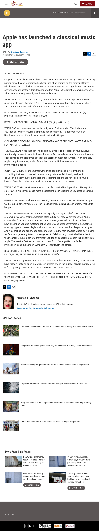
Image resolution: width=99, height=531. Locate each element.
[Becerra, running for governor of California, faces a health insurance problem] (11, 368)
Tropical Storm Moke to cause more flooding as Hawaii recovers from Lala (54, 383)
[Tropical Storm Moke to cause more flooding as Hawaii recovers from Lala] (11, 387)
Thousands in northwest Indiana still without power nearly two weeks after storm (57, 326)
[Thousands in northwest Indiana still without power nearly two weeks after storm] (11, 330)
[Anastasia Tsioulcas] (8, 301)
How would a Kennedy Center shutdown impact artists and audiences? (34, 476)
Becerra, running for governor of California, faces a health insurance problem (55, 364)
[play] (7, 12)
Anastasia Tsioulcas (19, 52)
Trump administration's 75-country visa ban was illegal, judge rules (50, 421)
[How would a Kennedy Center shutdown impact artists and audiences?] (13, 477)
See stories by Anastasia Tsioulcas (35, 308)
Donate (89, 4)
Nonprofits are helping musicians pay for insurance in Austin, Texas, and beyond (56, 345)
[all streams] (95, 13)
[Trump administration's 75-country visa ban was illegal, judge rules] (11, 425)
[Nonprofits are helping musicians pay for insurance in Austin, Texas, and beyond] (11, 349)
